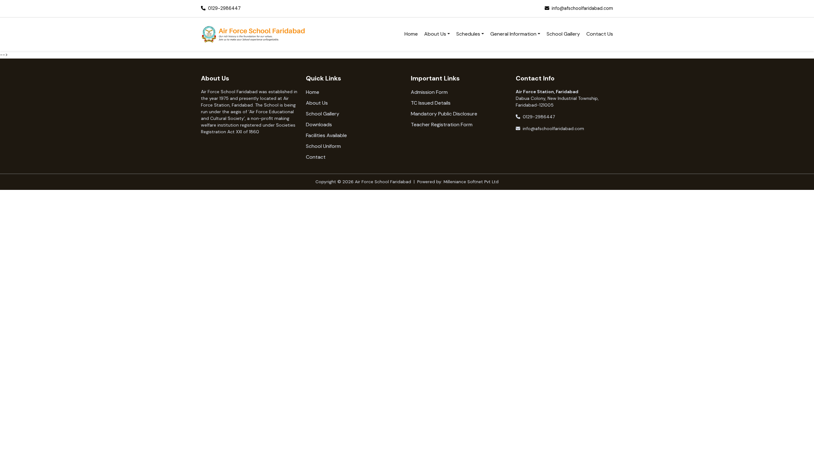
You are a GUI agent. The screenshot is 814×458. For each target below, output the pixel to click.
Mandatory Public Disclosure (444, 113)
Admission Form (429, 92)
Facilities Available (326, 135)
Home (411, 34)
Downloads (319, 124)
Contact (316, 157)
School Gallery (563, 34)
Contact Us (599, 34)
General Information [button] (513, 34)
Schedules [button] (468, 34)
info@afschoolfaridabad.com (582, 8)
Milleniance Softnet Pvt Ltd (471, 181)
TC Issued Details (431, 103)
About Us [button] (435, 34)
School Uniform (323, 146)
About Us (317, 103)
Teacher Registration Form (442, 124)
